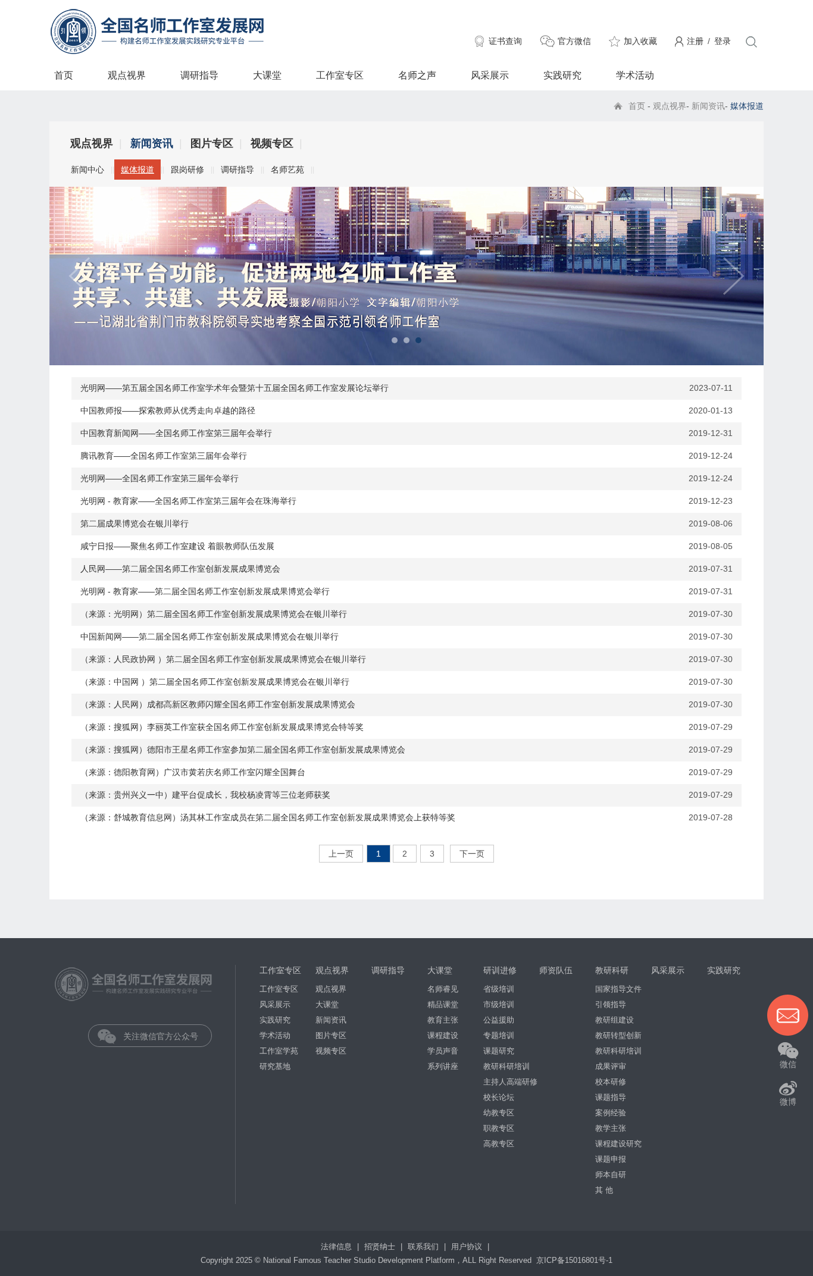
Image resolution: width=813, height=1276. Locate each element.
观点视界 (127, 75)
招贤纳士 (381, 1246)
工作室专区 (340, 75)
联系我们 (424, 1246)
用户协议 (467, 1246)
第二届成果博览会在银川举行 (134, 523)
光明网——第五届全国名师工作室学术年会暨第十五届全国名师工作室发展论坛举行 (234, 388)
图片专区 (211, 143)
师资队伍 (556, 970)
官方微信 (574, 41)
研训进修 (500, 970)
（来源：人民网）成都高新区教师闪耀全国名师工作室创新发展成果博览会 (217, 704)
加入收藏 (640, 41)
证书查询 (505, 41)
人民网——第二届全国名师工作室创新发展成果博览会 (180, 568)
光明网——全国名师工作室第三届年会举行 (159, 478)
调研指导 (199, 75)
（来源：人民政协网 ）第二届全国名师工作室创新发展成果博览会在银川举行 (223, 659)
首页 (63, 75)
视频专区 (272, 143)
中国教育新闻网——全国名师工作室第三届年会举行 (176, 433)
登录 (722, 41)
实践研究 (562, 75)
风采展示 (490, 75)
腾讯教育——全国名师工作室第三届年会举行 (163, 455)
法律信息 (337, 1246)
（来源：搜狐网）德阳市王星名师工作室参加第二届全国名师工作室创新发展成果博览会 (242, 749)
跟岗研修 (187, 169)
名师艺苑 (287, 169)
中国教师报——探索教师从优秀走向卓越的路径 (167, 410)
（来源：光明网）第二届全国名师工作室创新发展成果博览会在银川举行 (213, 614)
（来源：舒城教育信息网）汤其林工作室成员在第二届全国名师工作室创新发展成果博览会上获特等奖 (267, 817)
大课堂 (267, 75)
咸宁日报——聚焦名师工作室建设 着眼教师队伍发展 (177, 546)
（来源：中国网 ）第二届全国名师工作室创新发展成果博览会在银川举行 (214, 681)
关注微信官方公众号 (158, 1036)
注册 (695, 41)
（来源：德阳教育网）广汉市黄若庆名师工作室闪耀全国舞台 (192, 772)
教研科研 (611, 970)
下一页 (471, 853)
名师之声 (417, 75)
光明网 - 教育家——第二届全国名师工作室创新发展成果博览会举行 (205, 591)
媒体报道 (137, 169)
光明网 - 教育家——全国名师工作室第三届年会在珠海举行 (188, 501)
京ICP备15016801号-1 (574, 1260)
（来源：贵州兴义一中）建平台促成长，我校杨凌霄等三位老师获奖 (205, 795)
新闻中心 (87, 169)
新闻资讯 (708, 106)
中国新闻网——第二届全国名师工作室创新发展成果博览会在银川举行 (209, 636)
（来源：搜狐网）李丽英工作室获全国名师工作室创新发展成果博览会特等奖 (222, 727)
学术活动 (635, 75)
